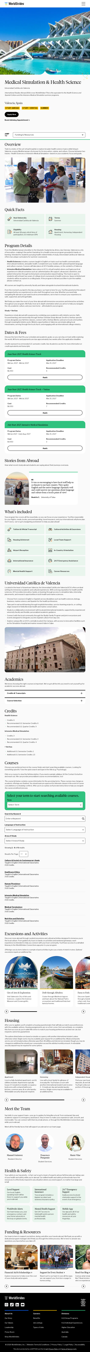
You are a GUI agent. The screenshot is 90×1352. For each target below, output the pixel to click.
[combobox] (8, 805)
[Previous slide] (6, 1011)
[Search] (83, 819)
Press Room (9, 1332)
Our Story (8, 1318)
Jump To (7, 135)
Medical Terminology (13, 907)
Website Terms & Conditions (38, 1345)
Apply (45, 377)
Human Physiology (12, 884)
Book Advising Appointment (16, 120)
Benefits (36, 1318)
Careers (36, 1314)
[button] (15, 1147)
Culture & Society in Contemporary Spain (22, 860)
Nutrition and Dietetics (14, 919)
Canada (64, 1337)
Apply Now (11, 114)
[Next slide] (83, 1011)
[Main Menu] (83, 3)
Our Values (9, 1323)
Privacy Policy (56, 1345)
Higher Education (68, 1327)
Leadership (9, 1327)
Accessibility (80, 1345)
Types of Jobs (38, 1327)
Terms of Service (67, 1349)
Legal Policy (68, 1345)
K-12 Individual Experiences (72, 1323)
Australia (65, 1332)
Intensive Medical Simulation (17, 895)
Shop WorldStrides (12, 1337)
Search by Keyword (13, 814)
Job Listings (37, 1323)
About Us (8, 1314)
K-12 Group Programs (70, 1318)
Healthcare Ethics (12, 872)
